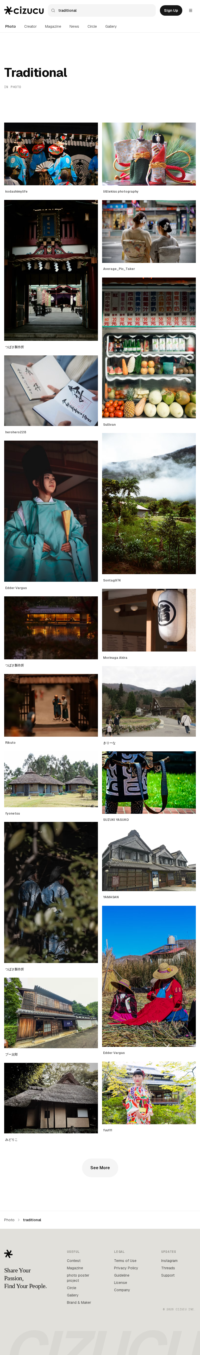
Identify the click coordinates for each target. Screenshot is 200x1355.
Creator (30, 26)
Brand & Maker (79, 1302)
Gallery (111, 26)
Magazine (53, 26)
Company (122, 1290)
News (74, 26)
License (120, 1282)
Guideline (121, 1275)
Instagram (169, 1260)
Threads (168, 1268)
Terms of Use (125, 1260)
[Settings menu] (190, 10)
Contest (73, 1260)
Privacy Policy (126, 1268)
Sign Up (171, 10)
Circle (92, 26)
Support (167, 1275)
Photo (10, 26)
